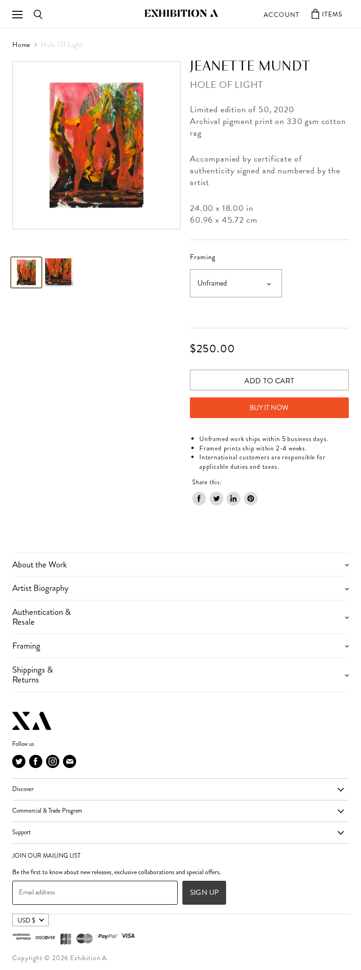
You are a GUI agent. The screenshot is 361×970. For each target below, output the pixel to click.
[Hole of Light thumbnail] (59, 272)
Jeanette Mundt (250, 66)
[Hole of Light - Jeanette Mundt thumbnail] (26, 272)
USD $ (26, 920)
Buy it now (269, 408)
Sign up (204, 892)
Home (21, 45)
